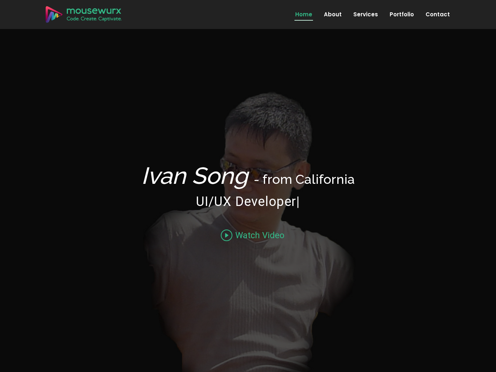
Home (303, 14)
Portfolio (402, 14)
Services (365, 14)
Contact (438, 14)
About (333, 14)
